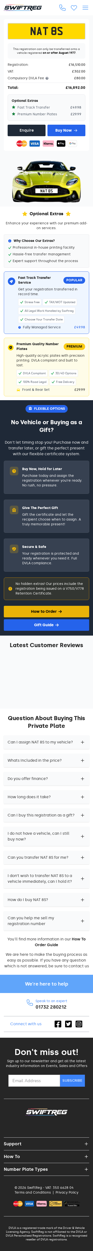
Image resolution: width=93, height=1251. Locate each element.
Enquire (27, 130)
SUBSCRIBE (72, 1080)
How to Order (44, 611)
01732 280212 (51, 1007)
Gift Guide (44, 625)
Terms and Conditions (33, 1192)
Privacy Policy (67, 1192)
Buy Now (63, 130)
